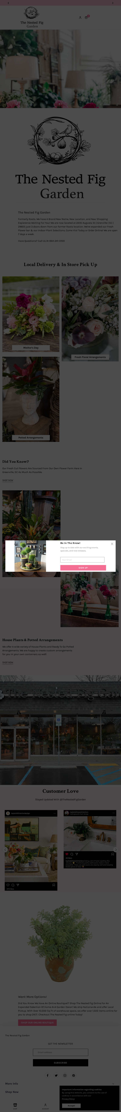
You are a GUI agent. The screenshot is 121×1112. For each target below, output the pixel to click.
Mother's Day (30, 347)
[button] (116, 849)
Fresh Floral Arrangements (90, 357)
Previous (8, 2)
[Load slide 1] (59, 104)
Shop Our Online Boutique (37, 1022)
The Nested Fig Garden (17, 1035)
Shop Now (7, 480)
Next (112, 2)
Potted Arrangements (30, 437)
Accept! (71, 1105)
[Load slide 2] (62, 104)
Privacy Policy (68, 1099)
